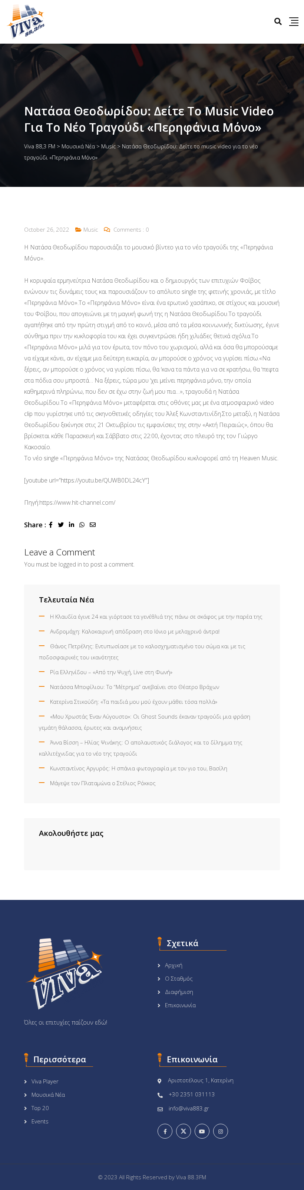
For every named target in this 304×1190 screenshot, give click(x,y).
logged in (70, 564)
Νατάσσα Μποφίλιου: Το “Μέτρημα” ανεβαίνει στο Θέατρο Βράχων (134, 686)
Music (90, 229)
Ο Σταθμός (179, 978)
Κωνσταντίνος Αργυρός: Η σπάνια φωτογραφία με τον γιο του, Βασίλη (138, 768)
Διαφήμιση (179, 991)
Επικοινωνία (180, 1005)
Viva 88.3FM (191, 1177)
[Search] (278, 21)
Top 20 (40, 1108)
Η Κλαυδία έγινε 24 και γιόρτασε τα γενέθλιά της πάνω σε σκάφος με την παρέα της (156, 616)
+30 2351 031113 (192, 1094)
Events (40, 1121)
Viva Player (45, 1081)
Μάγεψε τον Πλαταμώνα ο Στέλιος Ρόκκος (103, 783)
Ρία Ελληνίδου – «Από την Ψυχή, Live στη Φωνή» (111, 672)
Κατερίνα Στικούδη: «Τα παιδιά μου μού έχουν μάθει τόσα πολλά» (133, 701)
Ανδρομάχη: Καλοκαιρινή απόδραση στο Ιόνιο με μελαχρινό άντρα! (134, 631)
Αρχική (173, 965)
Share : (35, 524)
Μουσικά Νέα (48, 1094)
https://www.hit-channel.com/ (77, 502)
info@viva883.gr (189, 1108)
